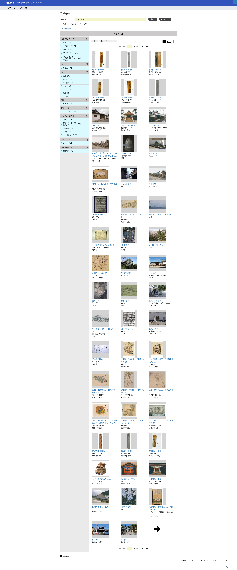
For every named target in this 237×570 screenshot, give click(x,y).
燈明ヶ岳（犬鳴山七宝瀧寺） (160, 214)
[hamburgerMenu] (235, 2)
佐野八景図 (125, 301)
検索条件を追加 (67, 29)
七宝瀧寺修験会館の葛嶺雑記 (103, 245)
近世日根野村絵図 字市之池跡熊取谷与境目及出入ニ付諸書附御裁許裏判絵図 (104, 421)
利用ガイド (204, 560)
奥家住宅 (95, 125)
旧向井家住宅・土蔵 (100, 507)
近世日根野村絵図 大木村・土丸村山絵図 (133, 421)
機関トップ (184, 560)
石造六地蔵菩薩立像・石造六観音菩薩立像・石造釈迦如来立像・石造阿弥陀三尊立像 (104, 154)
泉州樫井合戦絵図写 (100, 273)
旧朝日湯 (152, 273)
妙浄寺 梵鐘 (126, 153)
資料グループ (67, 556)
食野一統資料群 (98, 214)
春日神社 (124, 540)
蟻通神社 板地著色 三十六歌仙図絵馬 (161, 508)
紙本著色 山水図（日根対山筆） (103, 330)
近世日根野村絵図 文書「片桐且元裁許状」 (161, 421)
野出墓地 (152, 184)
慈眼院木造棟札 (98, 69)
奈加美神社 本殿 (128, 479)
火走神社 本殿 (155, 479)
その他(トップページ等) (78, 24)
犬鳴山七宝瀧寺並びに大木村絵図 (133, 215)
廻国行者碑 (125, 245)
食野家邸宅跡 (154, 153)
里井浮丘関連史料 (99, 359)
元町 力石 (96, 301)
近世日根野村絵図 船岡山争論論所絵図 (161, 391)
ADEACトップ (229, 560)
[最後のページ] (147, 46)
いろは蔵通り (126, 184)
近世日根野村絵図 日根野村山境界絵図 (133, 360)
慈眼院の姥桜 (126, 507)
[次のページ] (142, 46)
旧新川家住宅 (154, 125)
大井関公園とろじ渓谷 (157, 245)
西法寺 (95, 540)
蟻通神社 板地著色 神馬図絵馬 (104, 185)
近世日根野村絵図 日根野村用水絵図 (133, 391)
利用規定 (194, 560)
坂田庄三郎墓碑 (155, 301)
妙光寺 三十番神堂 (128, 125)
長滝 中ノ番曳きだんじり (102, 479)
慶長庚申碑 (153, 329)
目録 (64, 24)
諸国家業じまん (127, 329)
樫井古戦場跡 (126, 273)
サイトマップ (216, 560)
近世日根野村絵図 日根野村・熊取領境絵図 (104, 391)
